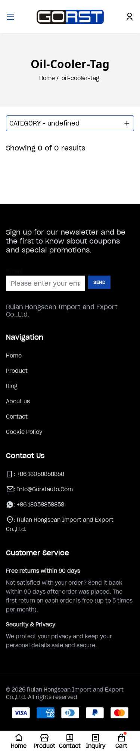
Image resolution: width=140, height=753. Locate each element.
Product (17, 371)
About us (18, 401)
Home (14, 355)
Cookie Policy (24, 432)
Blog (12, 386)
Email (14, 271)
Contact (17, 416)
